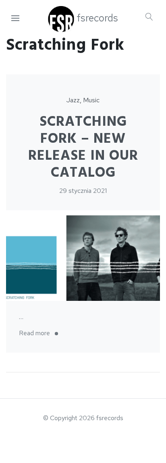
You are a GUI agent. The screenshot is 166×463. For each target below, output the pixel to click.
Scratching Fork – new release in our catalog (83, 147)
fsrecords (97, 18)
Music (91, 100)
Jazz (73, 100)
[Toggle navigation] (15, 18)
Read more (41, 334)
